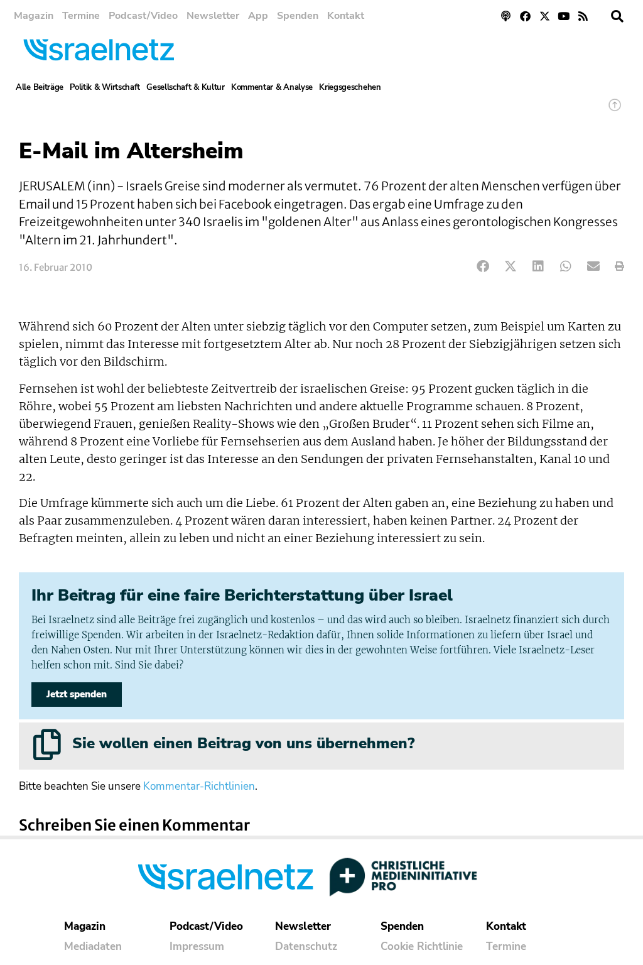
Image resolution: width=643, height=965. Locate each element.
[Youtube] (563, 16)
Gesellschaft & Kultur (185, 87)
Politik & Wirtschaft (105, 87)
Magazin (33, 16)
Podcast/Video (143, 16)
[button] (617, 16)
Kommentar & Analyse (272, 87)
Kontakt (345, 16)
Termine (81, 16)
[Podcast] (506, 16)
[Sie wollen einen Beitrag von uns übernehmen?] (47, 744)
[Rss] (583, 16)
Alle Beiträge (39, 87)
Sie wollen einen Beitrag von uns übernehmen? (243, 743)
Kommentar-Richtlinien (199, 786)
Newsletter (212, 16)
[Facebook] (525, 16)
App (258, 16)
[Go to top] (614, 111)
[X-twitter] (544, 16)
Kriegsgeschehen (350, 87)
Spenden (297, 16)
